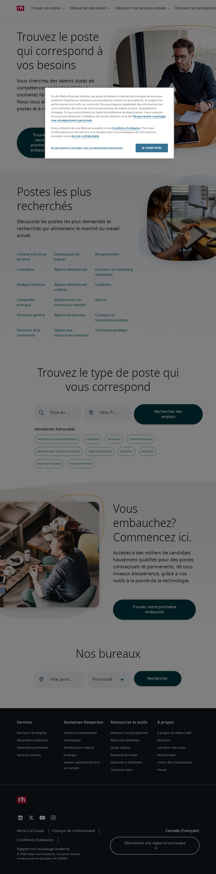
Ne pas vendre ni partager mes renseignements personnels (87, 148)
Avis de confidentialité (85, 136)
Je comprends (152, 147)
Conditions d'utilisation (126, 128)
